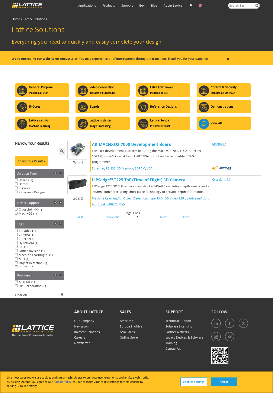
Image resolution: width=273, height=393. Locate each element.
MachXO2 (219, 144)
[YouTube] (216, 337)
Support (127, 5)
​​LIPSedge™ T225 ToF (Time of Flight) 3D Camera (138, 180)
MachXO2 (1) (28, 213)
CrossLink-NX (221, 179)
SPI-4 (101, 204)
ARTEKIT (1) (27, 282)
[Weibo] (229, 337)
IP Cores (24, 188)
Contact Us (173, 348)
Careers (79, 337)
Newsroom (82, 326)
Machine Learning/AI (107, 198)
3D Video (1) (27, 231)
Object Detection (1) (33, 263)
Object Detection (135, 198)
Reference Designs (32, 192)
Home (16, 19)
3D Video (171, 198)
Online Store (129, 337)
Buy (142, 5)
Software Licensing (179, 326)
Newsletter (82, 343)
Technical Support (178, 321)
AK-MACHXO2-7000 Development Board (131, 144)
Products (108, 5)
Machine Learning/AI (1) (36, 255)
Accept (224, 382)
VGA (149, 168)
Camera (112, 204)
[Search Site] (257, 6)
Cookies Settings (193, 382)
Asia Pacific (128, 332)
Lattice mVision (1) (32, 251)
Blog (154, 5)
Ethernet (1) (27, 239)
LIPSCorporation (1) (32, 286)
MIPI (182, 198)
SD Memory (125, 168)
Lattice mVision (197, 198)
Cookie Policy (62, 382)
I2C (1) (23, 247)
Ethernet (98, 168)
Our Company (84, 321)
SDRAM (140, 168)
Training (171, 343)
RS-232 (111, 168)
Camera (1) (26, 235)
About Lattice (173, 5)
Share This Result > (31, 161)
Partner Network (177, 332)
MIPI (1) (24, 259)
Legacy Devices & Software (184, 337)
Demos (24, 184)
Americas (126, 321)
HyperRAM (156, 198)
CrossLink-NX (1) (30, 209)
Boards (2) (26, 180)
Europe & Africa (131, 326)
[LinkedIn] (216, 323)
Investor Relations (87, 332)
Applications (87, 5)
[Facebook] (229, 323)
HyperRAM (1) (28, 243)
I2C (94, 204)
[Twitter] (243, 323)
